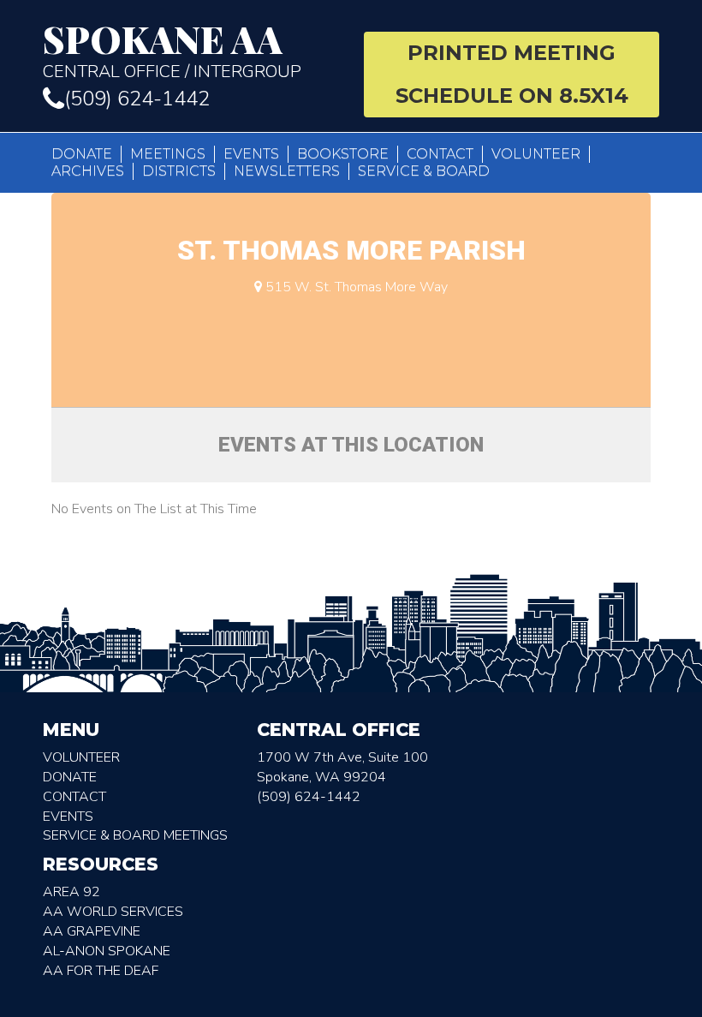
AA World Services (113, 911)
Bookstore (343, 154)
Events (251, 154)
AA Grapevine (91, 931)
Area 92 (71, 891)
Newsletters (287, 171)
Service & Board (424, 171)
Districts (179, 171)
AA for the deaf (100, 970)
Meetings (167, 154)
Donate (81, 154)
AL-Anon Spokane (106, 951)
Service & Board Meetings (135, 835)
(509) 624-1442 (137, 98)
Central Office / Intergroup (172, 51)
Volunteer (535, 154)
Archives (87, 171)
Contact (440, 154)
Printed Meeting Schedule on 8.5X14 (512, 74)
